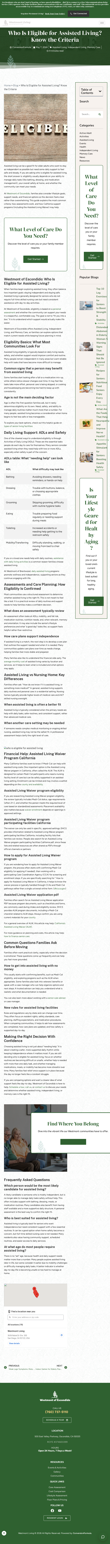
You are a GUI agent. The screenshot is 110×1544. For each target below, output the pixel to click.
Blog (15, 85)
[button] (100, 91)
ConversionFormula (82, 1533)
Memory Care (93, 47)
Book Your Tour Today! (55, 13)
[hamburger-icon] (102, 23)
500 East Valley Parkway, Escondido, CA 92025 (57, 1436)
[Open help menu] (103, 1537)
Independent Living (77, 47)
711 (67, 2)
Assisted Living (59, 47)
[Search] (99, 114)
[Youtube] (59, 1510)
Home (7, 85)
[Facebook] (52, 1510)
